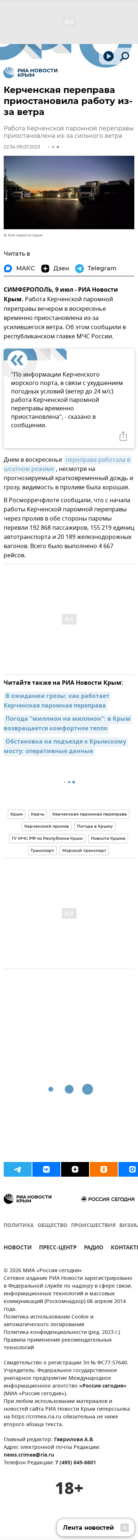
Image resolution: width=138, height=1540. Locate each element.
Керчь (37, 814)
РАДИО (93, 1248)
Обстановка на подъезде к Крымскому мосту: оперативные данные (66, 746)
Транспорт (42, 850)
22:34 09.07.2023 (22, 147)
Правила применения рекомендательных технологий (58, 1344)
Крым (16, 814)
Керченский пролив (46, 826)
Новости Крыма (108, 838)
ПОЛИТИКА (19, 1225)
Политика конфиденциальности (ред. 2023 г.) (62, 1332)
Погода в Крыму (95, 826)
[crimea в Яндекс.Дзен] (75, 1169)
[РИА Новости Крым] (30, 72)
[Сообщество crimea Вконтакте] (46, 1169)
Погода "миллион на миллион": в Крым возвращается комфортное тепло (68, 724)
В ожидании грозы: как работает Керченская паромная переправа (57, 701)
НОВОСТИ (18, 1248)
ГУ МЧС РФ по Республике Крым (47, 838)
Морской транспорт (84, 850)
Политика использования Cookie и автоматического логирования (48, 1321)
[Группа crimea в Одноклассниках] (104, 1169)
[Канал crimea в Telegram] (18, 1169)
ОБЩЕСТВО (52, 1225)
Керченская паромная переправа (89, 814)
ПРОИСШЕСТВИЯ (93, 1225)
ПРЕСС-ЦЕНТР (58, 1248)
